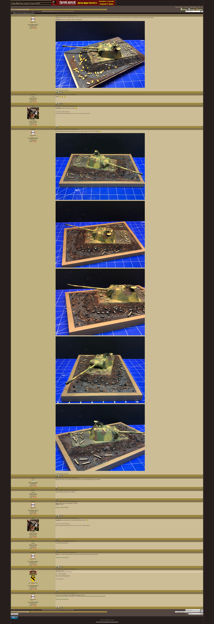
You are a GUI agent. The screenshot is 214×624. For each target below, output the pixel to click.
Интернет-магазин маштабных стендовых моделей (107, 621)
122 (76, 94)
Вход (35, 2)
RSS (202, 7)
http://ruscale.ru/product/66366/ (62, 596)
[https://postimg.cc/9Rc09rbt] (100, 335)
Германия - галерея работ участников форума (23, 11)
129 (76, 541)
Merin (33, 106)
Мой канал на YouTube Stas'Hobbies (62, 90)
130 (76, 552)
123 (76, 106)
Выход (31, 2)
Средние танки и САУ (37, 11)
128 (78, 518)
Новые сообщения (179, 7)
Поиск (198, 7)
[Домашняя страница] (60, 92)
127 (78, 501)
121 (76, 15)
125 (78, 477)
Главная (13, 2)
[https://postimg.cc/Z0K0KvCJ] (100, 470)
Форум (12, 11)
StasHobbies (33, 15)
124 (78, 129)
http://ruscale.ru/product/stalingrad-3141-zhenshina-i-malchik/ (92, 596)
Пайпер (33, 569)
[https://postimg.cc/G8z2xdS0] (100, 267)
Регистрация (26, 2)
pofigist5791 (33, 94)
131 (76, 569)
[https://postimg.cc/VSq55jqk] (100, 402)
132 (76, 593)
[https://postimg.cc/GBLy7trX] (100, 87)
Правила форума (193, 7)
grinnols (33, 541)
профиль (20, 2)
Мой (17, 2)
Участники (186, 7)
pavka (33, 477)
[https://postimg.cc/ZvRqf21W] (100, 199)
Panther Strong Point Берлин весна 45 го (50, 11)
